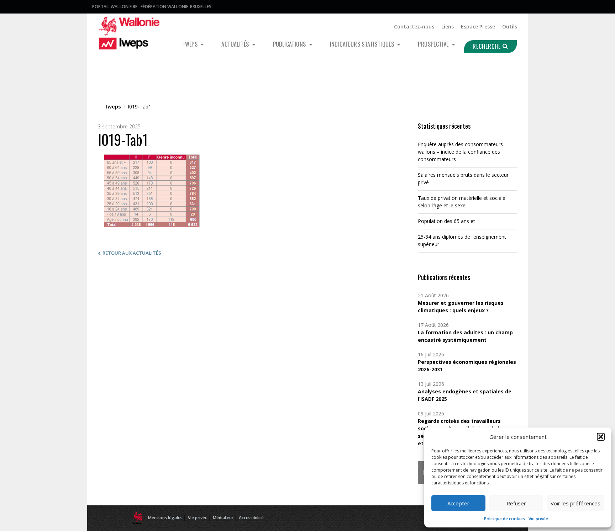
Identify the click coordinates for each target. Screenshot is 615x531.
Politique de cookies (504, 519)
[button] (600, 436)
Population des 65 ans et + (449, 221)
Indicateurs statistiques (363, 44)
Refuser (516, 503)
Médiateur (223, 518)
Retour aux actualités (131, 253)
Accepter (458, 503)
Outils (509, 26)
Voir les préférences (575, 503)
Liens (447, 26)
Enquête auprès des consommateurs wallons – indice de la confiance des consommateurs (460, 152)
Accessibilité (251, 518)
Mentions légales (165, 518)
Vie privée (538, 519)
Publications (290, 44)
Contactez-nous (414, 26)
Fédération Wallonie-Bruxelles (176, 7)
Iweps (191, 44)
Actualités (235, 44)
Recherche (488, 46)
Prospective (434, 44)
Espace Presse (478, 26)
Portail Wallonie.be (114, 7)
